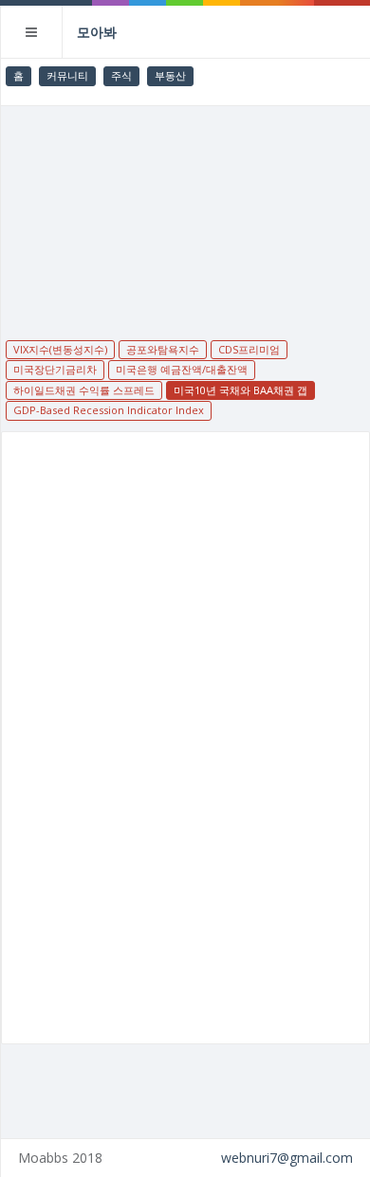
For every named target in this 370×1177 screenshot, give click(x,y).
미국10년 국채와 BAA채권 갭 (240, 390)
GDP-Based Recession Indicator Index (108, 410)
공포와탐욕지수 (162, 349)
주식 (121, 75)
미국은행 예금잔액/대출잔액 (182, 369)
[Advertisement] (185, 210)
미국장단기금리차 (55, 369)
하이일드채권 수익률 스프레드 (84, 390)
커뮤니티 (67, 75)
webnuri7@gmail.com (287, 1158)
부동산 (170, 75)
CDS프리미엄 (249, 349)
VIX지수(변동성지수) (60, 349)
